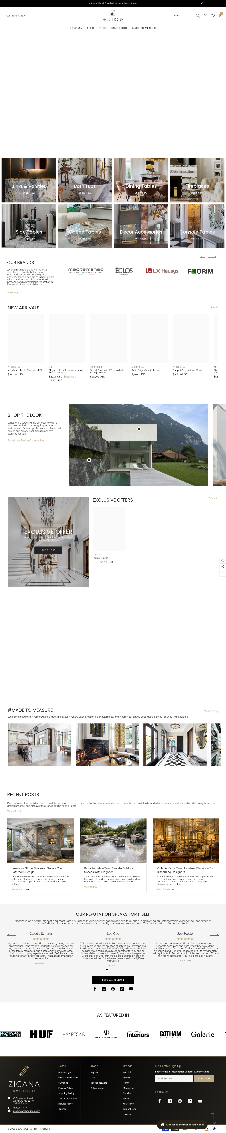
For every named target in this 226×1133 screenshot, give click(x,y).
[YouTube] (131, 988)
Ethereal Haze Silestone (142, 561)
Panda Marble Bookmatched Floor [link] (80, 698)
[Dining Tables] (141, 180)
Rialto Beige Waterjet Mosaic (145, 370)
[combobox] (184, 15)
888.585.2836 (19, 15)
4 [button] (119, 969)
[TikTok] (122, 988)
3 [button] (115, 969)
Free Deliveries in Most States (121, 3)
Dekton (97, 554)
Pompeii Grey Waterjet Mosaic (188, 370)
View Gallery (211, 711)
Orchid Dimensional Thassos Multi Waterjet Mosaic (107, 371)
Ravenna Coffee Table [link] (185, 698)
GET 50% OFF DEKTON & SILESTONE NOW (113, 104)
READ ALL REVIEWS (113, 980)
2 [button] (111, 969)
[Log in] (205, 16)
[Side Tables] (29, 226)
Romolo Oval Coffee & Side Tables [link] (24, 698)
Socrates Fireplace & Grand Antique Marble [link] (141, 698)
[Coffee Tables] (85, 226)
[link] (86, 271)
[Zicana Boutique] (124, 272)
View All (214, 307)
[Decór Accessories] (141, 226)
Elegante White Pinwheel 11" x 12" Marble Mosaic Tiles (66, 371)
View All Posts (14, 811)
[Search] (187, 15)
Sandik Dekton (175, 561)
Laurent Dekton (100, 558)
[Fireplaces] (197, 180)
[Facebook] (94, 988)
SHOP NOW (48, 550)
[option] (113, 3)
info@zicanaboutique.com (26, 1110)
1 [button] (107, 969)
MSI (50, 367)
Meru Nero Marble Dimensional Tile (25, 370)
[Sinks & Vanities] (29, 180)
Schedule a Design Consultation (26, 440)
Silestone (135, 557)
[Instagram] (104, 988)
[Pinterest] (113, 988)
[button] (108, 146)
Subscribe (204, 1078)
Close (201, 3)
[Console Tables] (197, 226)
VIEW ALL (13, 292)
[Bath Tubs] (85, 180)
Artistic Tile (14, 367)
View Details (18, 889)
